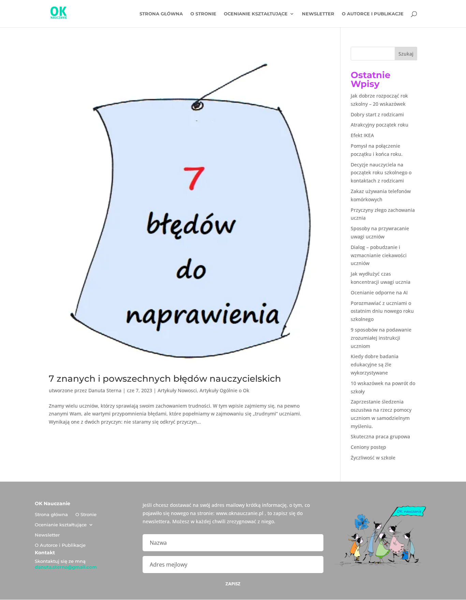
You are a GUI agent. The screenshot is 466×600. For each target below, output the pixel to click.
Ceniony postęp (368, 447)
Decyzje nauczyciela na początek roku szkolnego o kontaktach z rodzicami (381, 172)
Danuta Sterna (104, 390)
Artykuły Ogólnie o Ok (224, 390)
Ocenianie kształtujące (256, 13)
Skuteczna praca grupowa (380, 436)
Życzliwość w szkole (373, 457)
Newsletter (318, 13)
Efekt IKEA (362, 135)
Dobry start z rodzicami (377, 114)
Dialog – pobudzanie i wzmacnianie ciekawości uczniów (379, 255)
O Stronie (203, 13)
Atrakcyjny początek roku (379, 124)
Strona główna (161, 13)
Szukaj (405, 53)
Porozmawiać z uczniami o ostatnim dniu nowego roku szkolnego (382, 311)
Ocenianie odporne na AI (379, 292)
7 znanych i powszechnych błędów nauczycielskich (165, 378)
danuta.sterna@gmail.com (66, 567)
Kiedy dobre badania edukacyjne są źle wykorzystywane (374, 364)
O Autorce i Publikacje (373, 13)
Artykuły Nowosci (177, 390)
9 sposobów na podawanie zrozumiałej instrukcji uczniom (381, 337)
